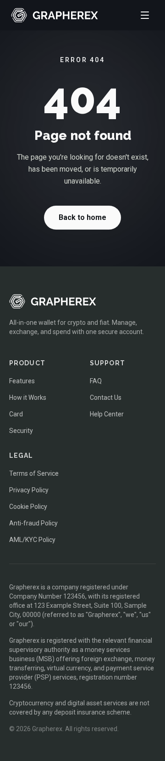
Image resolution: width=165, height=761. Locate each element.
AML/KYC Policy (32, 539)
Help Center (107, 414)
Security (21, 430)
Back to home (82, 217)
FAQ (96, 381)
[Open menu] (145, 15)
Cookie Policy (28, 506)
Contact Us (105, 397)
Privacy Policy (29, 490)
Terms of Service (34, 473)
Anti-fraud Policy (33, 523)
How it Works (27, 397)
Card (16, 414)
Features (22, 381)
